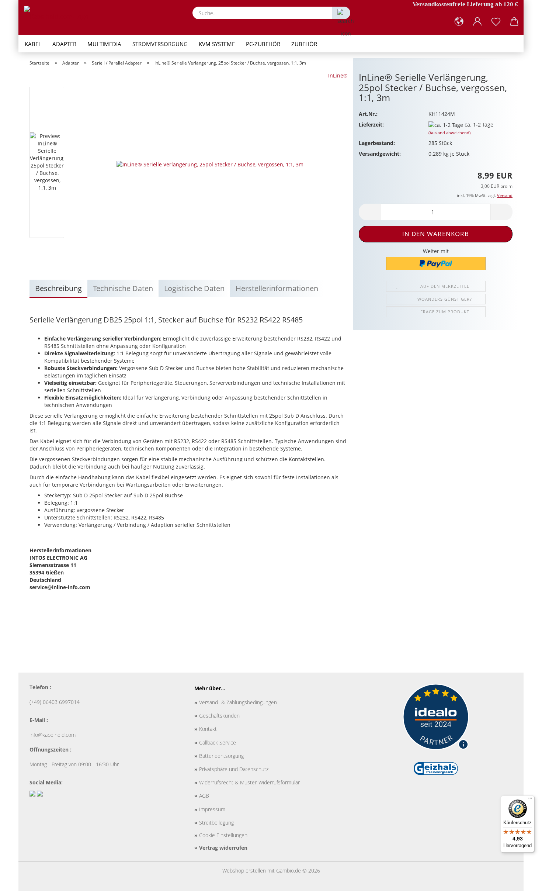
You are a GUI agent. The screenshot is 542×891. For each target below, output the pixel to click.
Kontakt (205, 728)
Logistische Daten (194, 288)
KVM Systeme (217, 44)
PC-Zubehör (263, 44)
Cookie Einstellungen (220, 835)
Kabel (33, 44)
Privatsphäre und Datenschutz (231, 769)
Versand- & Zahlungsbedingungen (235, 702)
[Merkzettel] (496, 22)
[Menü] (530, 799)
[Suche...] (341, 13)
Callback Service (215, 742)
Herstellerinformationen (277, 288)
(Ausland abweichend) (449, 132)
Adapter (64, 44)
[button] (459, 22)
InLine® (338, 75)
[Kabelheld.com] (59, 16)
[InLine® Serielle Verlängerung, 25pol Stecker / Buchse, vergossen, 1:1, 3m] (210, 163)
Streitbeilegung (214, 822)
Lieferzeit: (371, 124)
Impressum (209, 809)
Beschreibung (58, 288)
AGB (201, 795)
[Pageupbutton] (522, 880)
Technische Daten (123, 288)
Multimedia (104, 44)
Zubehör (304, 44)
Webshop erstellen (244, 870)
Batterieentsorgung (219, 755)
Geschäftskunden (217, 715)
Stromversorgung (160, 44)
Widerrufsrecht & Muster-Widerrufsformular (247, 782)
